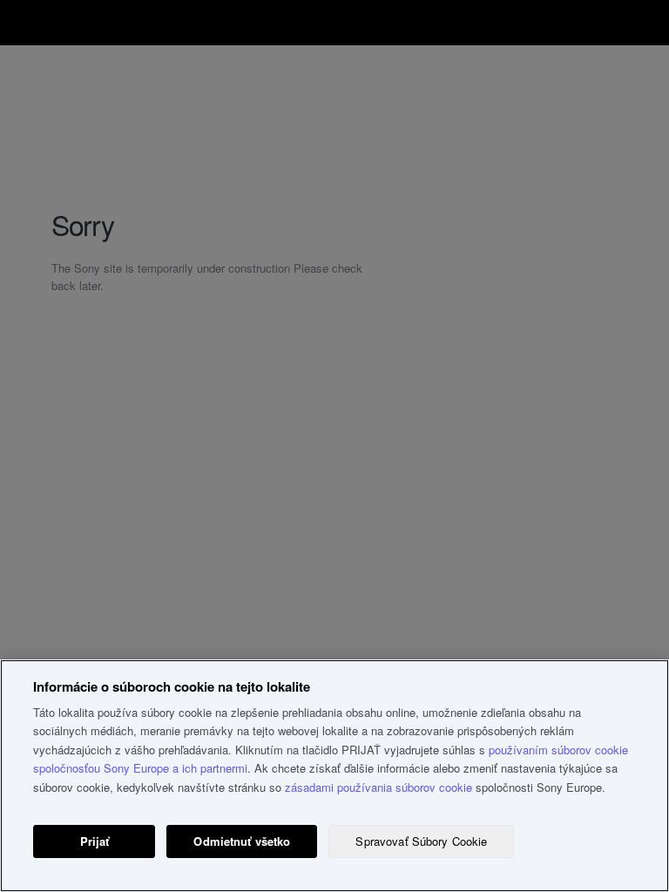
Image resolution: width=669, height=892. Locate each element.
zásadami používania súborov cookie (378, 787)
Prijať (95, 841)
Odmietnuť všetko (241, 841)
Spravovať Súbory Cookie (421, 841)
